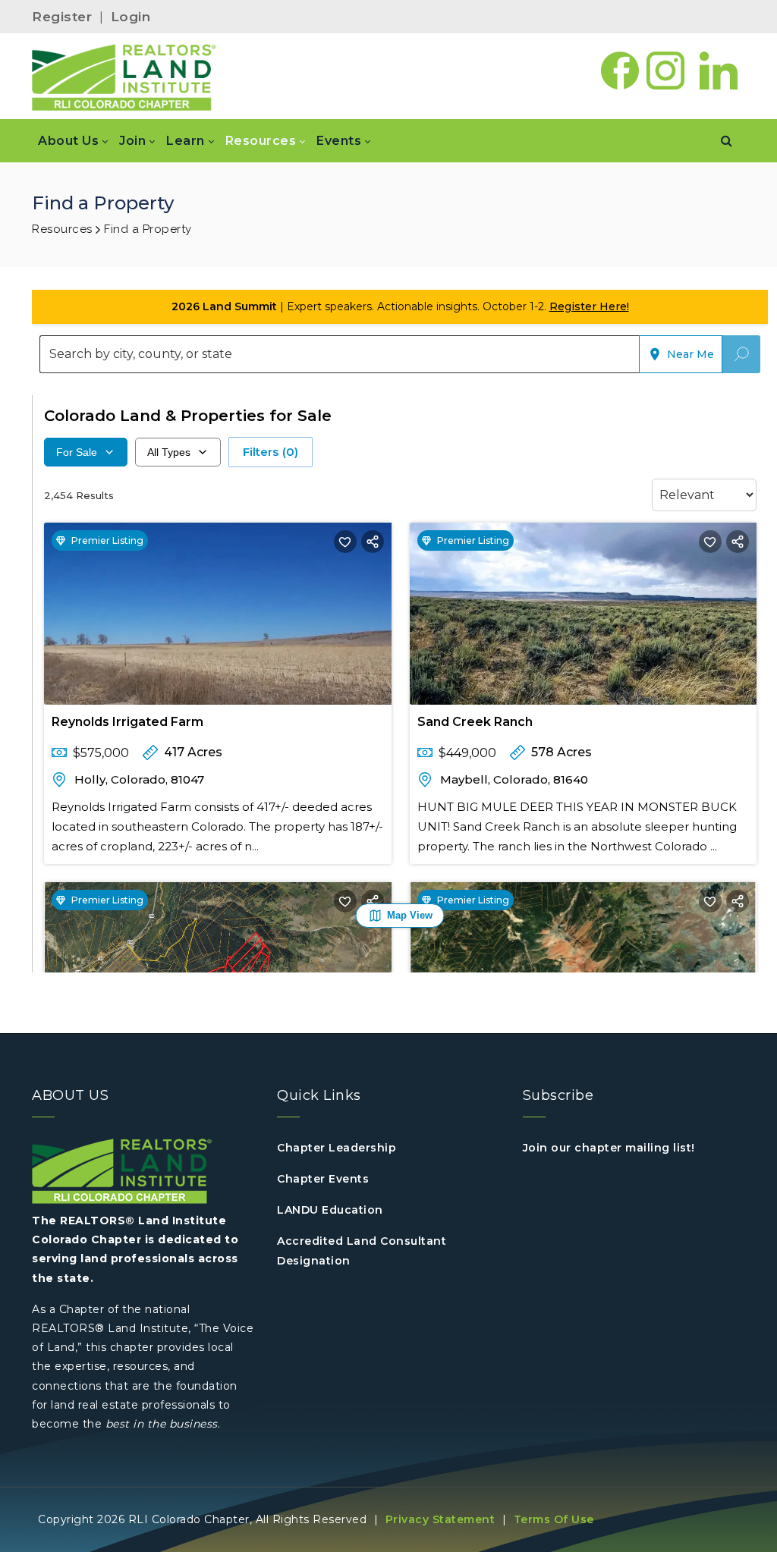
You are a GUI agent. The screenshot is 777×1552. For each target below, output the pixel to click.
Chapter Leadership (336, 1148)
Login (131, 16)
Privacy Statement (440, 1519)
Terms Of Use (554, 1519)
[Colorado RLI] (124, 76)
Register (62, 16)
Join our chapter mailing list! (609, 1148)
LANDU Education (330, 1210)
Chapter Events (323, 1179)
